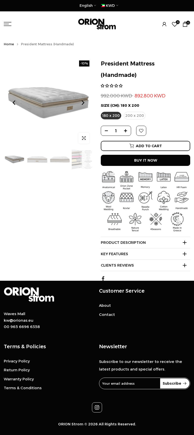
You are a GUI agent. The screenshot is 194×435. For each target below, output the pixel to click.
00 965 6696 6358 (22, 326)
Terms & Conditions (23, 387)
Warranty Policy (19, 379)
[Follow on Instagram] (97, 407)
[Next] (82, 103)
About (105, 305)
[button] (112, 85)
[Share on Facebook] (103, 278)
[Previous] (14, 103)
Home (9, 44)
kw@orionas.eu (18, 320)
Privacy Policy (17, 361)
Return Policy (17, 369)
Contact (107, 314)
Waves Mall (14, 313)
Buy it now (145, 160)
